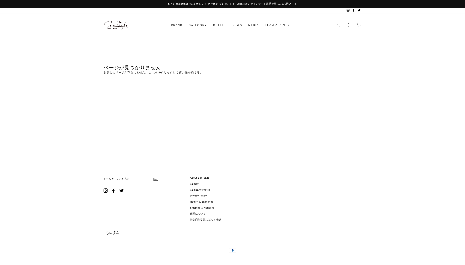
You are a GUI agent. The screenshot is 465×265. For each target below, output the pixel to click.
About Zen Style (199, 177)
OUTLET (219, 25)
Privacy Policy (198, 195)
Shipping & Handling (202, 207)
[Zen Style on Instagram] (106, 190)
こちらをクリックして (164, 72)
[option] (232, 4)
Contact (194, 183)
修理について (198, 213)
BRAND (177, 25)
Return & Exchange (202, 201)
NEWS (237, 25)
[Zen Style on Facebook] (113, 190)
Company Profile (200, 189)
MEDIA (253, 25)
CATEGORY (198, 25)
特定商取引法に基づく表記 (205, 219)
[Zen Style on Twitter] (121, 190)
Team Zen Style (279, 25)
